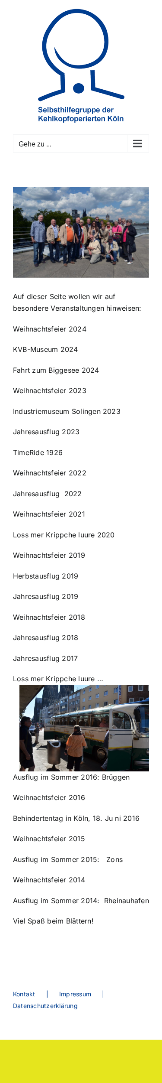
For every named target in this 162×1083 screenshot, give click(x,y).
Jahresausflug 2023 (46, 431)
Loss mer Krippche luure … (61, 678)
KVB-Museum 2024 (45, 349)
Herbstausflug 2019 (45, 576)
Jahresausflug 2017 (45, 658)
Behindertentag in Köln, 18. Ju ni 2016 (76, 818)
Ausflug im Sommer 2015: (56, 859)
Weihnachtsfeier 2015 (49, 838)
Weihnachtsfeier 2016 (49, 797)
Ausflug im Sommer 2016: (56, 777)
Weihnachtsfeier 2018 (49, 617)
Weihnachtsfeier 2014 (50, 879)
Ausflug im (32, 900)
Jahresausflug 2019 (45, 596)
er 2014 (85, 900)
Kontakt (24, 994)
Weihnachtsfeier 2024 (49, 329)
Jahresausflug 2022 (47, 493)
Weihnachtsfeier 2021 (49, 514)
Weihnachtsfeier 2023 (49, 390)
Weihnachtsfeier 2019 (49, 555)
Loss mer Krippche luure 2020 (64, 534)
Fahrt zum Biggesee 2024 (56, 370)
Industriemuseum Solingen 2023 (67, 411)
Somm (61, 900)
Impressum (75, 994)
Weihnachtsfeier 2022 (49, 472)
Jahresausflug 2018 (45, 637)
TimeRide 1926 (38, 452)
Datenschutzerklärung (45, 1005)
